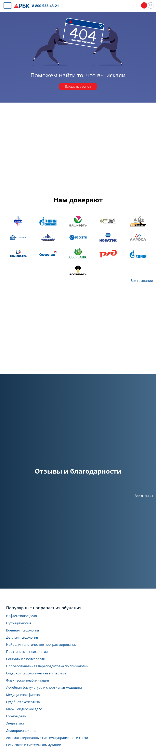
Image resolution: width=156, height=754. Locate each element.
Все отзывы (144, 496)
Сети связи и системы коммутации (33, 745)
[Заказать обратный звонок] (144, 5)
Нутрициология (18, 623)
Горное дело (16, 716)
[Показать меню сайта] (7, 5)
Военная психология (22, 630)
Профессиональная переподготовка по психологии (47, 666)
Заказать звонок (78, 86)
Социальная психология (25, 659)
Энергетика (15, 723)
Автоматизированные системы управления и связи (47, 738)
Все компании (142, 280)
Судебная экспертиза (23, 702)
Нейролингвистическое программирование (41, 645)
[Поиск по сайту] (151, 5)
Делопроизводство (21, 731)
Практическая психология (27, 652)
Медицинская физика (23, 695)
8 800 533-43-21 (45, 5)
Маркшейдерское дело (24, 709)
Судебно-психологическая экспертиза (36, 673)
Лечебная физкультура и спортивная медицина (44, 687)
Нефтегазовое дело (21, 616)
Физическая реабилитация (27, 680)
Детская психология (22, 637)
